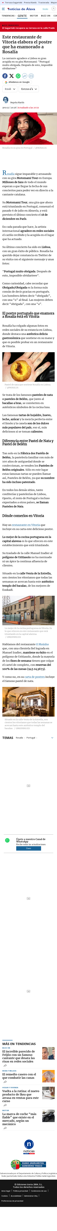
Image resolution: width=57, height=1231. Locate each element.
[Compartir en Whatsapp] (18, 76)
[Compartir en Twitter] (11, 76)
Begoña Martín (17, 102)
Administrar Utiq (30, 1196)
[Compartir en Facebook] (5, 76)
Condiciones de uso (39, 1191)
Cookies (4, 1196)
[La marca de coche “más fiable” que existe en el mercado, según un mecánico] (48, 1116)
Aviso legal (5, 1191)
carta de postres (35, 677)
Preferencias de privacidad (12, 1201)
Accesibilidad (16, 1196)
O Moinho (42, 644)
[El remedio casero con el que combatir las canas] (48, 1076)
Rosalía (8, 174)
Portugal (30, 737)
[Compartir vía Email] (31, 76)
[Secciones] (3, 9)
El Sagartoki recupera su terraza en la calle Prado (28, 28)
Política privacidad (20, 1191)
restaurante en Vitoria (26, 525)
